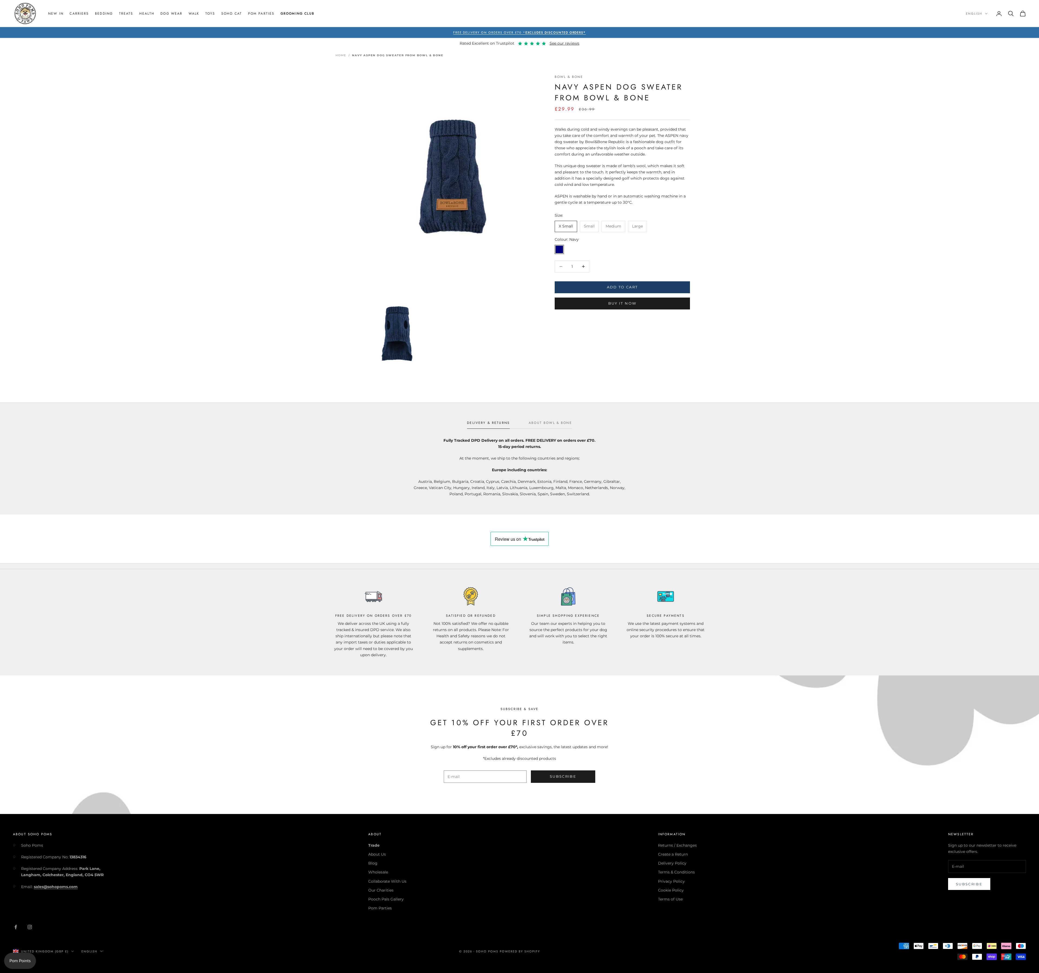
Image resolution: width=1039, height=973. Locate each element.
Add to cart (622, 287)
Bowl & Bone (569, 76)
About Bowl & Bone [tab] (550, 422)
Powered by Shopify (520, 951)
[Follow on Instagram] (29, 927)
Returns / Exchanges (677, 845)
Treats (126, 13)
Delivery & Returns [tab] (488, 422)
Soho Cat (231, 13)
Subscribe (563, 776)
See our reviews (564, 43)
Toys (210, 13)
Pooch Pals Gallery (386, 899)
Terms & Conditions (676, 872)
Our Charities (380, 890)
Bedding (104, 13)
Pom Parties (261, 13)
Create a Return (673, 854)
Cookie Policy (671, 890)
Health (146, 13)
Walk (194, 13)
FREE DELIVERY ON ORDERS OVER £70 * (519, 32)
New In (56, 13)
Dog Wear (171, 13)
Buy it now (622, 303)
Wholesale (378, 872)
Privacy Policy (671, 881)
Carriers (79, 13)
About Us (377, 854)
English (974, 13)
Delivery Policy (672, 863)
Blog (372, 863)
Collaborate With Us (387, 881)
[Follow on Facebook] (15, 927)
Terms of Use (670, 899)
